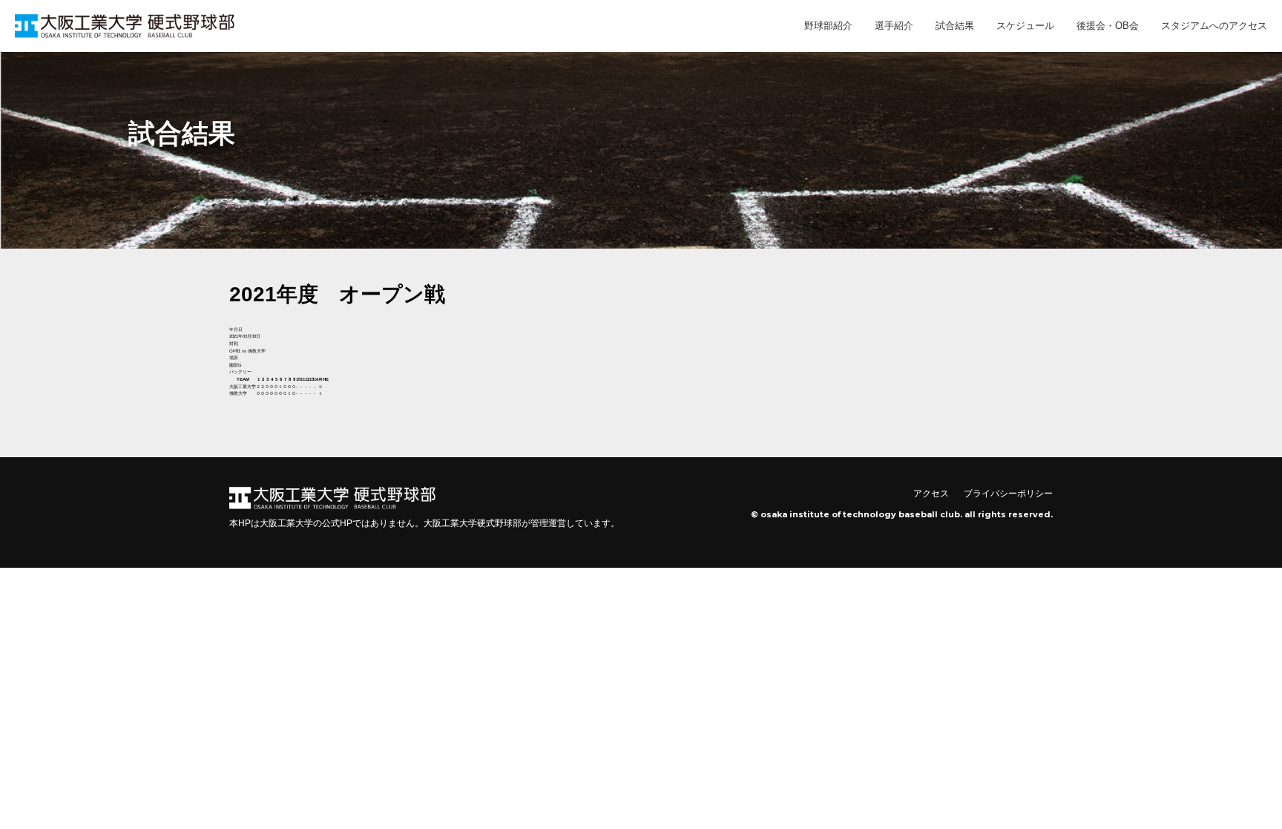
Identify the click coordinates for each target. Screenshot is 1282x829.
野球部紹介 (828, 25)
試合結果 (955, 25)
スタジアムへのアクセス (1214, 25)
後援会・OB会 (1107, 25)
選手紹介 (894, 25)
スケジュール (1025, 25)
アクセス (931, 493)
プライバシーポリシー (1008, 493)
